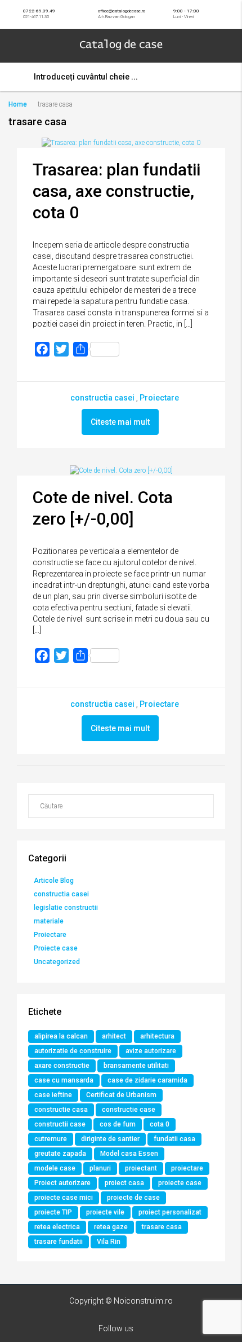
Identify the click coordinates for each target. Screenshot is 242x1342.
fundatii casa (174, 1139)
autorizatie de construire (72, 1051)
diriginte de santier (110, 1139)
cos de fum (118, 1124)
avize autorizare (151, 1051)
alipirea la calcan (61, 1036)
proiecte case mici (63, 1198)
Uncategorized (57, 962)
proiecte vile (105, 1212)
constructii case (60, 1124)
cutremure (50, 1139)
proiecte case (179, 1183)
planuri (100, 1168)
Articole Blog (54, 881)
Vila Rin (108, 1242)
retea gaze (111, 1227)
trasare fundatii (58, 1242)
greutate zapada (60, 1154)
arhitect (114, 1036)
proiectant (141, 1168)
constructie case (128, 1110)
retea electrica (57, 1227)
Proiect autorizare (62, 1183)
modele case (54, 1168)
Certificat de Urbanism (121, 1095)
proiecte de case (133, 1198)
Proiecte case (56, 948)
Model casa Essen (129, 1154)
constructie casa (61, 1110)
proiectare (187, 1168)
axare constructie (61, 1066)
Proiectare (159, 397)
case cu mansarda (63, 1080)
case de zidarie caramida (147, 1080)
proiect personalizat (169, 1212)
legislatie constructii (66, 908)
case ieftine (53, 1095)
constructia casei (102, 397)
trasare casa (162, 1227)
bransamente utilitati (136, 1066)
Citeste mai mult (120, 421)
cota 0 (159, 1124)
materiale (49, 921)
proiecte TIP (53, 1212)
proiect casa (124, 1183)
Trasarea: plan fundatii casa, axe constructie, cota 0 (116, 191)
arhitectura (157, 1036)
